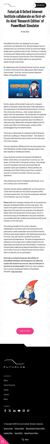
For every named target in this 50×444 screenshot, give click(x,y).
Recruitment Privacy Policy (35, 428)
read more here (16, 271)
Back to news (25, 331)
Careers (6, 394)
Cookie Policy (8, 433)
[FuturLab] (25, 365)
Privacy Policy (19, 428)
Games (6, 390)
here (10, 128)
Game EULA (18, 433)
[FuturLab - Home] (10, 5)
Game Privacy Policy (31, 433)
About (6, 380)
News (6, 399)
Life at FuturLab (9, 385)
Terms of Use (8, 428)
